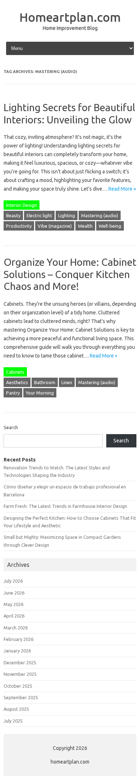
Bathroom (44, 382)
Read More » (122, 189)
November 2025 (20, 674)
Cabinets (15, 371)
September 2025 (21, 697)
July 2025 (13, 720)
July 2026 (13, 580)
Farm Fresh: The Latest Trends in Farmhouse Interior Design (65, 506)
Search (11, 427)
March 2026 (16, 627)
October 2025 (18, 685)
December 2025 (20, 662)
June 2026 (14, 592)
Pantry (13, 392)
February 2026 (18, 639)
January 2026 (17, 650)
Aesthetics (17, 382)
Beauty (13, 215)
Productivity (19, 225)
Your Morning (40, 392)
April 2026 (14, 615)
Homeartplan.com (70, 17)
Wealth (85, 225)
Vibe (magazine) (55, 225)
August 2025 (16, 708)
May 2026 (13, 604)
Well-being (110, 225)
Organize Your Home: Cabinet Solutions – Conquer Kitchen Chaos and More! (70, 274)
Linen (66, 382)
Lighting (66, 215)
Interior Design (21, 205)
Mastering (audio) (99, 215)
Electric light (39, 215)
